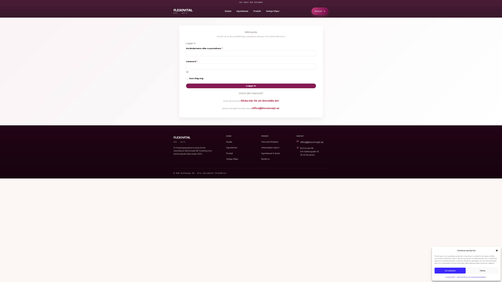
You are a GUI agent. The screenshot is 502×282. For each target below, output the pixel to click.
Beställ (318, 11)
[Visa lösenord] (187, 72)
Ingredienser (242, 11)
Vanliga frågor (272, 11)
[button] (496, 250)
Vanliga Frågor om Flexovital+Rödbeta (471, 277)
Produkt (257, 11)
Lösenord (198, 61)
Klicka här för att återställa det (260, 100)
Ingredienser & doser (270, 153)
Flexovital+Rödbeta (269, 142)
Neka (482, 270)
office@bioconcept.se (265, 108)
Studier (228, 11)
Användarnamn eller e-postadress (211, 48)
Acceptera (450, 270)
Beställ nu (265, 159)
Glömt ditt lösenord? (251, 93)
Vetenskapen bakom (270, 147)
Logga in (251, 86)
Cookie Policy (450, 277)
